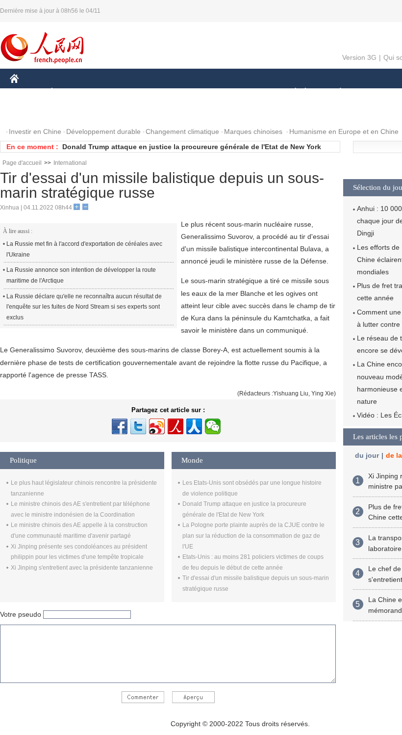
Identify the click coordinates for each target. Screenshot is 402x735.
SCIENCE (201, 92)
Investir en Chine (35, 131)
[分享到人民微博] (175, 426)
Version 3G (359, 57)
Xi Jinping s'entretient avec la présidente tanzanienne (82, 567)
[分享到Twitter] (138, 426)
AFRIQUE (157, 92)
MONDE (115, 92)
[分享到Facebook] (119, 426)
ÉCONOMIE (70, 92)
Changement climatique (182, 131)
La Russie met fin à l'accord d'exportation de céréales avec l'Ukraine (84, 249)
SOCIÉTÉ (291, 92)
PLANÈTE (335, 92)
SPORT (375, 92)
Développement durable (103, 131)
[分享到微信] (213, 426)
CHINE (27, 92)
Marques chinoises (253, 131)
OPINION (31, 112)
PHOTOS (73, 112)
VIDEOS (113, 112)
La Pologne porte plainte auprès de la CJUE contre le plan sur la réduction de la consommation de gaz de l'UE (253, 536)
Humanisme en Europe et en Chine (344, 131)
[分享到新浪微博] (157, 426)
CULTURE (246, 92)
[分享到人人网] (194, 426)
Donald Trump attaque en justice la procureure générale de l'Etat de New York (191, 147)
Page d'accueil (22, 162)
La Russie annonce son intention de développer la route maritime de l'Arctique (81, 275)
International (70, 162)
